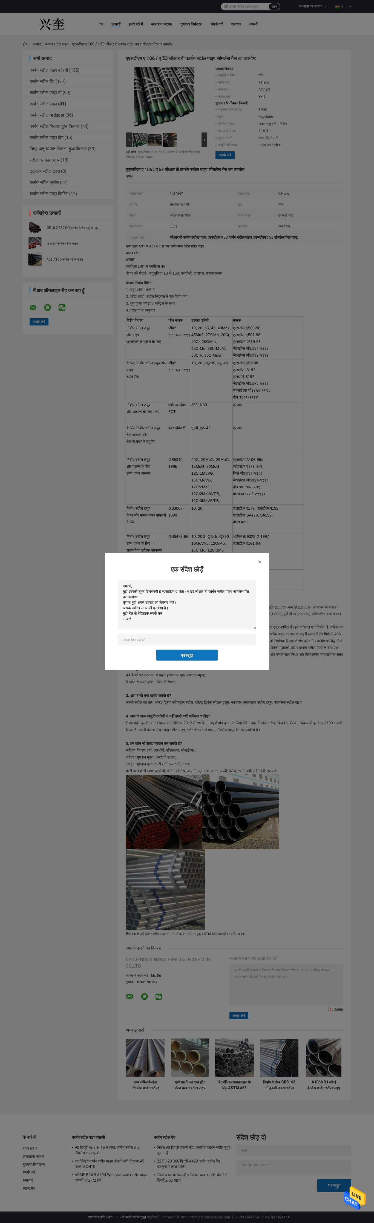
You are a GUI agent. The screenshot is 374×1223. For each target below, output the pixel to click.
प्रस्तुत (187, 655)
